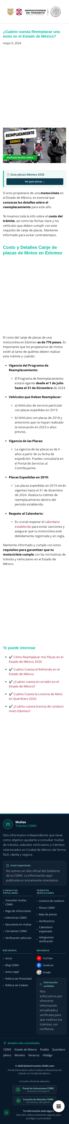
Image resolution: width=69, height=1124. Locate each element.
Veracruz (33, 1055)
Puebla (44, 1049)
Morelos (20, 1055)
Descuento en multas (18, 924)
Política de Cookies (16, 985)
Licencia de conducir (51, 901)
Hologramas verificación (46, 939)
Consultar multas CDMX (15, 902)
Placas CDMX (47, 907)
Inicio (8, 958)
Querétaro (58, 1049)
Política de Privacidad (18, 978)
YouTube (48, 958)
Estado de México (26, 1049)
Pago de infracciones (18, 911)
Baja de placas (48, 914)
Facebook (48, 965)
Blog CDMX (12, 965)
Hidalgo (47, 1055)
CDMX (7, 1049)
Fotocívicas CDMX (16, 917)
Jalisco (7, 1055)
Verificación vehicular (18, 938)
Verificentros (46, 921)
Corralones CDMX (16, 931)
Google (47, 972)
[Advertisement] (34, 87)
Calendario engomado (45, 929)
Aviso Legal (12, 972)
